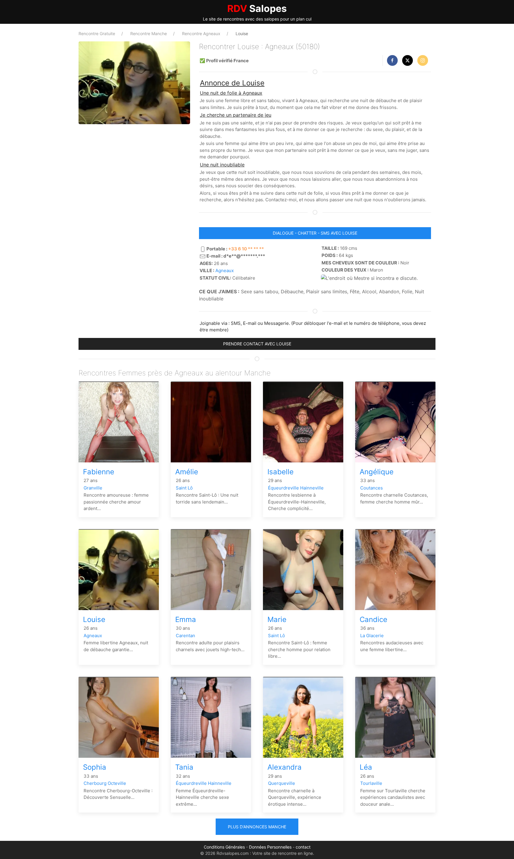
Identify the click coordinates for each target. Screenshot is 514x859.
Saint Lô (184, 488)
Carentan (185, 635)
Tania (184, 767)
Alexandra (284, 767)
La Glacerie (372, 635)
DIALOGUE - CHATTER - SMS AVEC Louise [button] (315, 233)
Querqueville (281, 783)
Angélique (377, 471)
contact (303, 846)
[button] (392, 60)
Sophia (94, 767)
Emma (185, 619)
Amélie (186, 471)
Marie (276, 619)
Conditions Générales (224, 846)
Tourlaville (371, 783)
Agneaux (224, 270)
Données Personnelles (270, 846)
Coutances (371, 488)
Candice (373, 619)
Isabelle (280, 471)
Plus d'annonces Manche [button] (257, 826)
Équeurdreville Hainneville (296, 488)
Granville (93, 488)
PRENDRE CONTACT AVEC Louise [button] (257, 343)
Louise (94, 619)
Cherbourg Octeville (105, 783)
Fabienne (98, 471)
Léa (366, 767)
